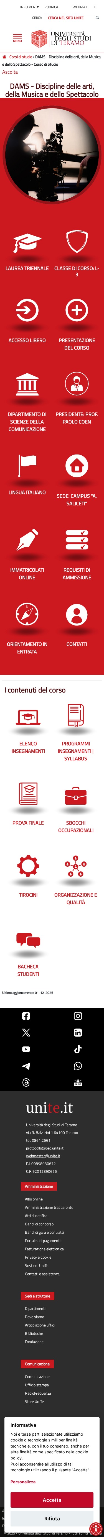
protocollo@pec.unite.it (45, 1148)
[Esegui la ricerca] (97, 17)
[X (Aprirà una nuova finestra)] (26, 1032)
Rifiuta (52, 1518)
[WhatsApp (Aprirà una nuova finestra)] (78, 1066)
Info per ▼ (30, 7)
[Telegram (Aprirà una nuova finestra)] (26, 1066)
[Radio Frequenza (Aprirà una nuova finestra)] (78, 1082)
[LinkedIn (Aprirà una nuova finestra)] (78, 1032)
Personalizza (23, 1481)
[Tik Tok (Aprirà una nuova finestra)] (78, 1049)
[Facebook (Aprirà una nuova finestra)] (26, 1016)
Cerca (37, 17)
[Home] (4, 57)
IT (95, 7)
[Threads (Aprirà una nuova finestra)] (26, 1082)
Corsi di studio (20, 57)
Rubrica (51, 7)
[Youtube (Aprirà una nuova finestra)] (26, 1049)
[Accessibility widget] (96, 1529)
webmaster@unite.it (43, 1156)
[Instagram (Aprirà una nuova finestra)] (78, 1016)
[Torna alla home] (62, 39)
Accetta (52, 1500)
